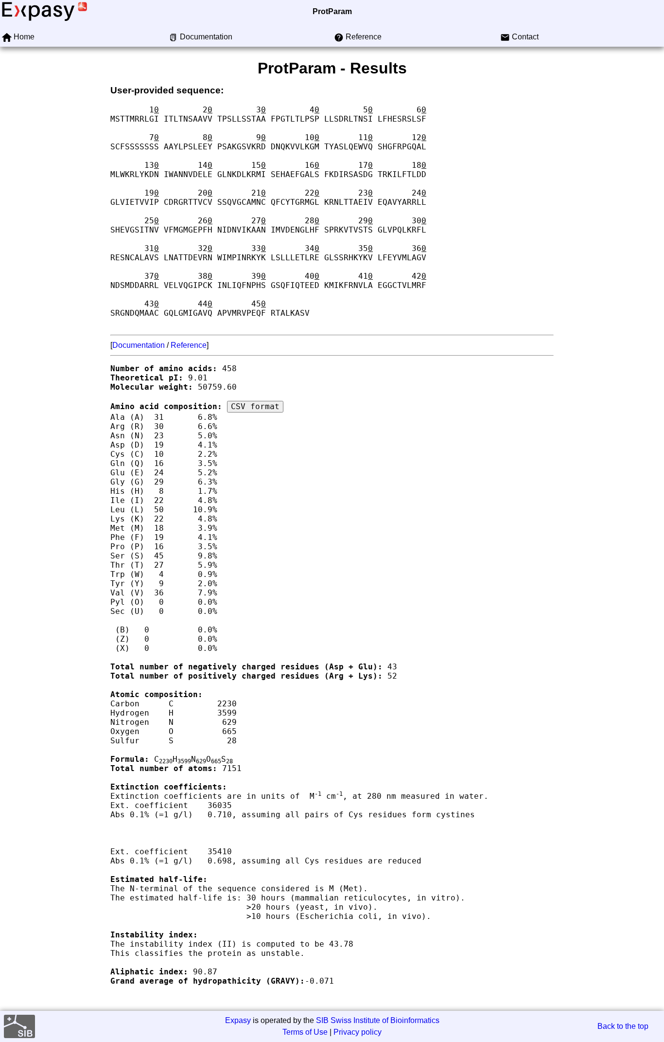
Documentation (138, 345)
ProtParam (332, 11)
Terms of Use (305, 1032)
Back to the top (622, 1026)
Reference (189, 345)
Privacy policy (357, 1032)
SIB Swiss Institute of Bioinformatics (377, 1020)
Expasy (238, 1020)
